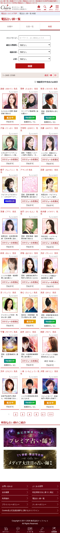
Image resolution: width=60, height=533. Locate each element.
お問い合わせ (7, 486)
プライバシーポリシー (11, 504)
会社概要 (5, 492)
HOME (39, 7)
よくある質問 (37, 486)
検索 (45, 7)
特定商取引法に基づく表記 (42, 492)
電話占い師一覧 (38, 498)
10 (50, 414)
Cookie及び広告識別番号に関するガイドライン (20, 510)
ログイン (51, 7)
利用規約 (5, 498)
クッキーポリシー (39, 504)
